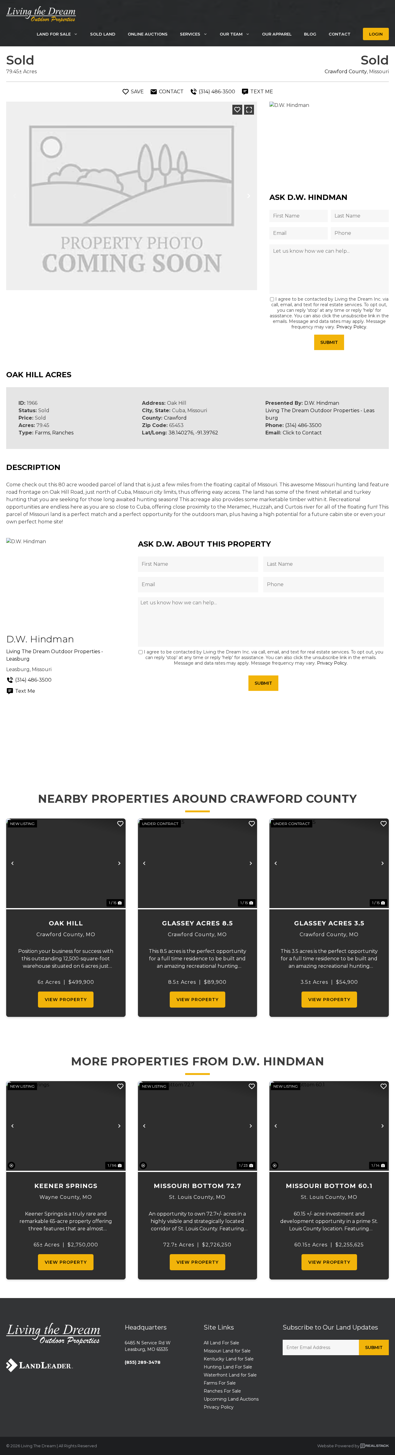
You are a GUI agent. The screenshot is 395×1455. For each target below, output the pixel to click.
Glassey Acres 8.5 (197, 923)
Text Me (25, 691)
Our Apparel (277, 34)
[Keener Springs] (66, 1126)
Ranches (62, 433)
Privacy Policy (351, 327)
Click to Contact (302, 433)
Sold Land (102, 34)
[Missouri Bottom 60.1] (329, 1126)
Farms (42, 433)
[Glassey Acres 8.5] (197, 863)
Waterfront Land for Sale (230, 1375)
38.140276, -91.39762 (193, 433)
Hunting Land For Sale (228, 1367)
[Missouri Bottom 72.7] (197, 1126)
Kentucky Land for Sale (229, 1359)
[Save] (237, 110)
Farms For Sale (220, 1383)
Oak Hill (66, 923)
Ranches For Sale (222, 1391)
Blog (310, 34)
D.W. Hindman (321, 403)
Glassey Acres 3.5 (329, 923)
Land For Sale (54, 34)
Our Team (231, 34)
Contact (340, 34)
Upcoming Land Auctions (231, 1399)
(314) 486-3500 (303, 425)
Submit (329, 342)
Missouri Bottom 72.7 (197, 1186)
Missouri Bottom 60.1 (329, 1186)
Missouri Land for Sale (227, 1351)
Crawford (175, 418)
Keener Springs (66, 1186)
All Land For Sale (221, 1343)
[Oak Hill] (66, 863)
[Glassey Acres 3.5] (329, 863)
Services (190, 34)
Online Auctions (148, 34)
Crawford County (346, 71)
